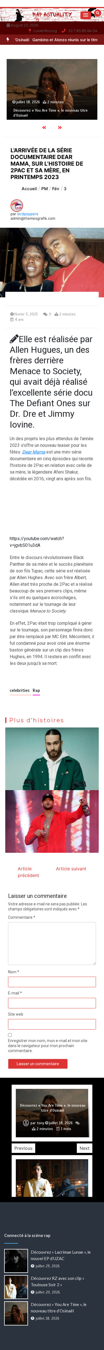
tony (40, 1123)
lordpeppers (27, 214)
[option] (52, 89)
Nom (13, 972)
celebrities (20, 690)
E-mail (15, 993)
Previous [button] (23, 1148)
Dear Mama (33, 452)
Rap (36, 690)
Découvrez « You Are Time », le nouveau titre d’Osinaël (52, 1108)
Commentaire (21, 917)
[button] (85, 15)
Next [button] (85, 1148)
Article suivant (71, 868)
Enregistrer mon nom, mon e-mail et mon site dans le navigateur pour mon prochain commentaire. (47, 1045)
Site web (15, 1014)
